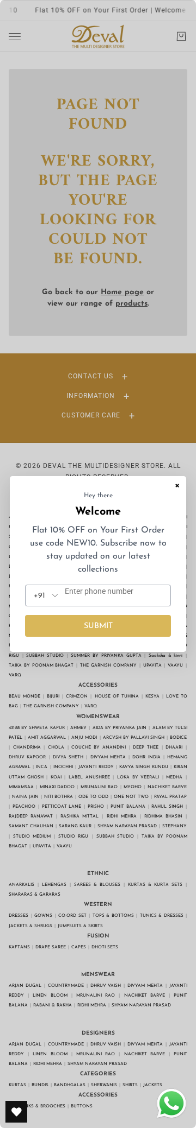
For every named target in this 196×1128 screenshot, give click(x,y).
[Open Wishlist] (16, 1112)
